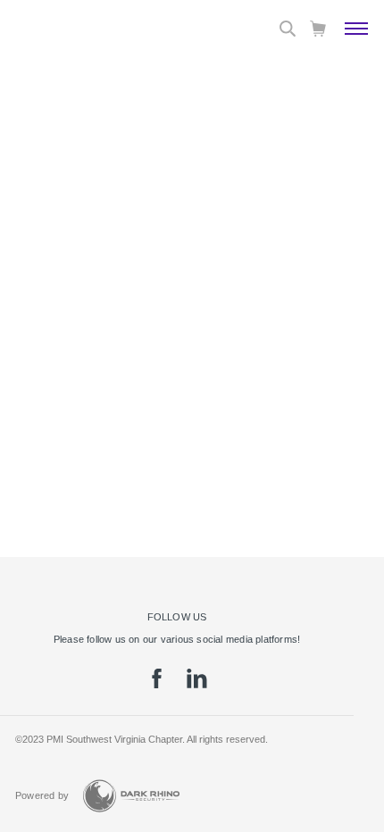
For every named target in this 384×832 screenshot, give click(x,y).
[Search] (287, 29)
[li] (197, 684)
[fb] (157, 684)
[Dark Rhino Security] (131, 796)
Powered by (42, 795)
